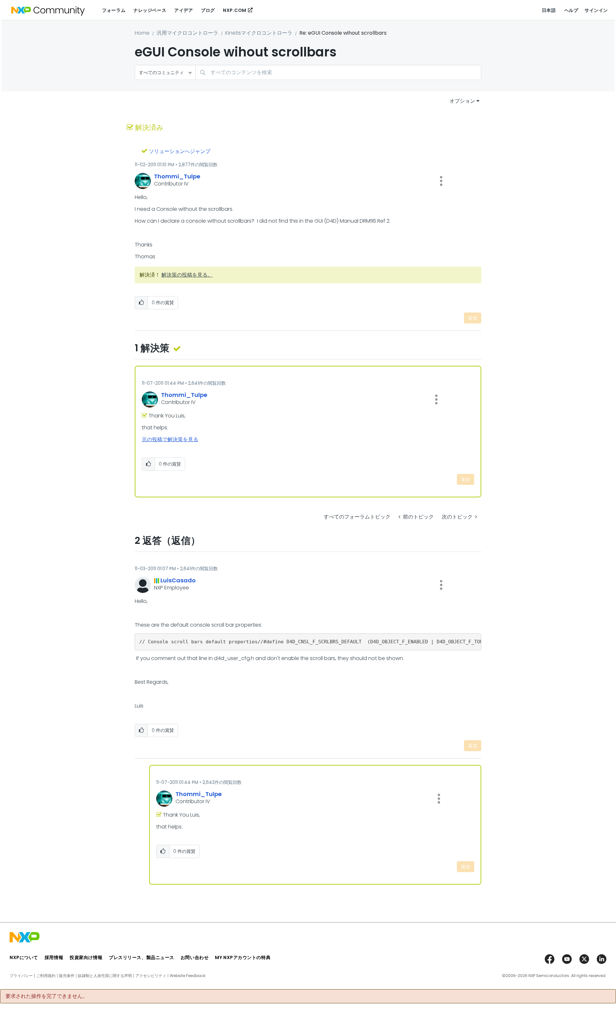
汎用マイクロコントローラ (187, 33)
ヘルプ (571, 10)
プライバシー (21, 976)
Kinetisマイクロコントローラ (258, 33)
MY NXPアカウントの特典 (242, 957)
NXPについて (24, 957)
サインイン (596, 10)
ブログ (208, 10)
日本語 (549, 10)
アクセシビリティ (150, 976)
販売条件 (66, 976)
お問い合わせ (195, 957)
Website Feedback (187, 976)
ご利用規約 (46, 976)
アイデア (183, 10)
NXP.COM (234, 10)
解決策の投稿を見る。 (187, 275)
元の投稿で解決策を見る (170, 439)
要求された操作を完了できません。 (46, 996)
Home (142, 33)
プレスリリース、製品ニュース (141, 957)
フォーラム (113, 10)
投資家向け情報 (86, 957)
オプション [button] (462, 101)
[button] (441, 181)
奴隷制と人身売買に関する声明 (105, 976)
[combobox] (338, 72)
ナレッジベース (149, 10)
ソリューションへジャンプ (179, 151)
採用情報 (54, 957)
